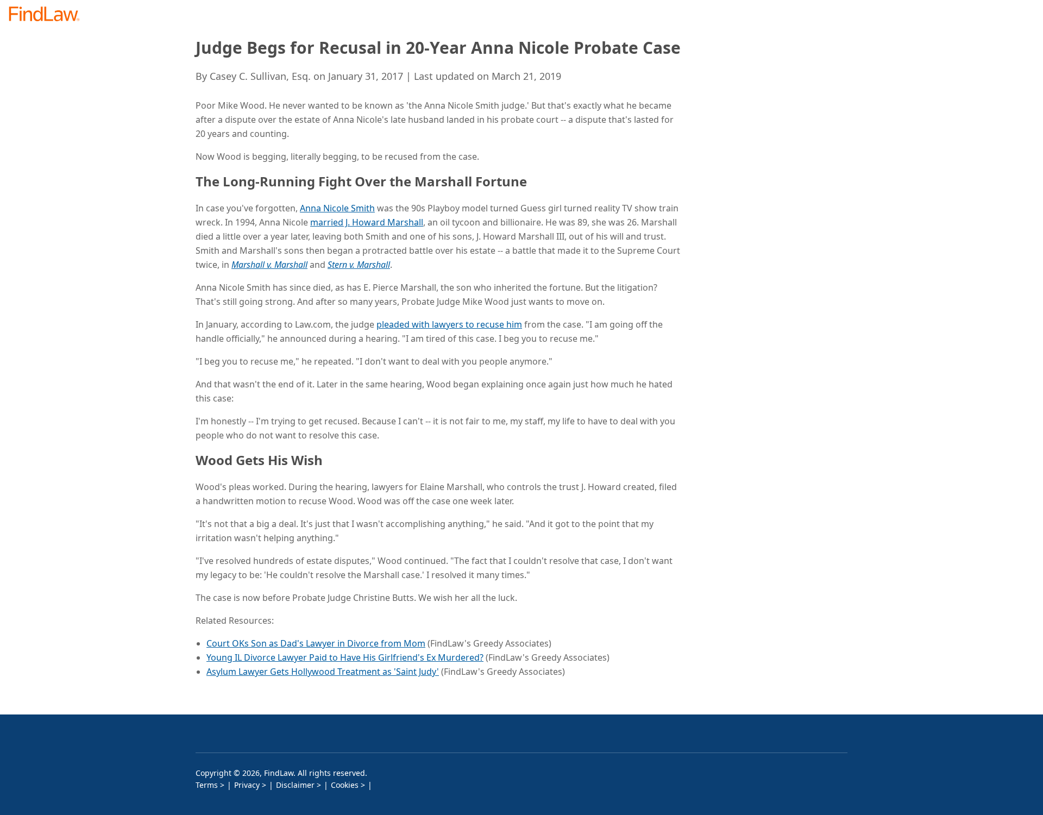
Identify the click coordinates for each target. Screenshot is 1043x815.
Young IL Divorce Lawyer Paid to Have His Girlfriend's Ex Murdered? (344, 657)
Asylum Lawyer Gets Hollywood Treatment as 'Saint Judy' (322, 672)
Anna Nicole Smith (337, 208)
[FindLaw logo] (49, 15)
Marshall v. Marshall (269, 265)
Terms (207, 785)
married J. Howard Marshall (366, 222)
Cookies (345, 785)
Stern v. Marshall (359, 265)
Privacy (247, 785)
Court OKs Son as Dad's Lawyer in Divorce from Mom (315, 643)
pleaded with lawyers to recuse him (449, 324)
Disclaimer (295, 785)
